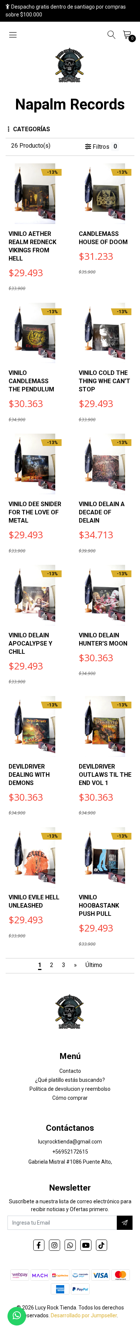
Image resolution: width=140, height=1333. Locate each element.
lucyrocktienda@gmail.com (70, 1142)
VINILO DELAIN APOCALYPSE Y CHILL (30, 643)
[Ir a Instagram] (54, 1245)
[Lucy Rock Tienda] (69, 65)
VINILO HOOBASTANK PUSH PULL (99, 905)
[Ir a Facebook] (39, 1245)
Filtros (103, 146)
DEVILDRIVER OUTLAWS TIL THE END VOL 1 (105, 774)
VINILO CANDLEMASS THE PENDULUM (31, 381)
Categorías (31, 129)
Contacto (70, 1071)
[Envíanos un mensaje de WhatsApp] (16, 1316)
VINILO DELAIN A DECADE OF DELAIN (102, 512)
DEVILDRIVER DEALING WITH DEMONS (29, 774)
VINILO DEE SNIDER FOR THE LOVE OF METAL (35, 512)
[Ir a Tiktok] (101, 1245)
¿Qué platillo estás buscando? (70, 1080)
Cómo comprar (70, 1098)
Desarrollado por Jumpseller (84, 1315)
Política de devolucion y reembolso (70, 1089)
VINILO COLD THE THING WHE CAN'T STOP (104, 381)
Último (93, 965)
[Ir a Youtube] (86, 1245)
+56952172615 (70, 1152)
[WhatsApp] (70, 1245)
